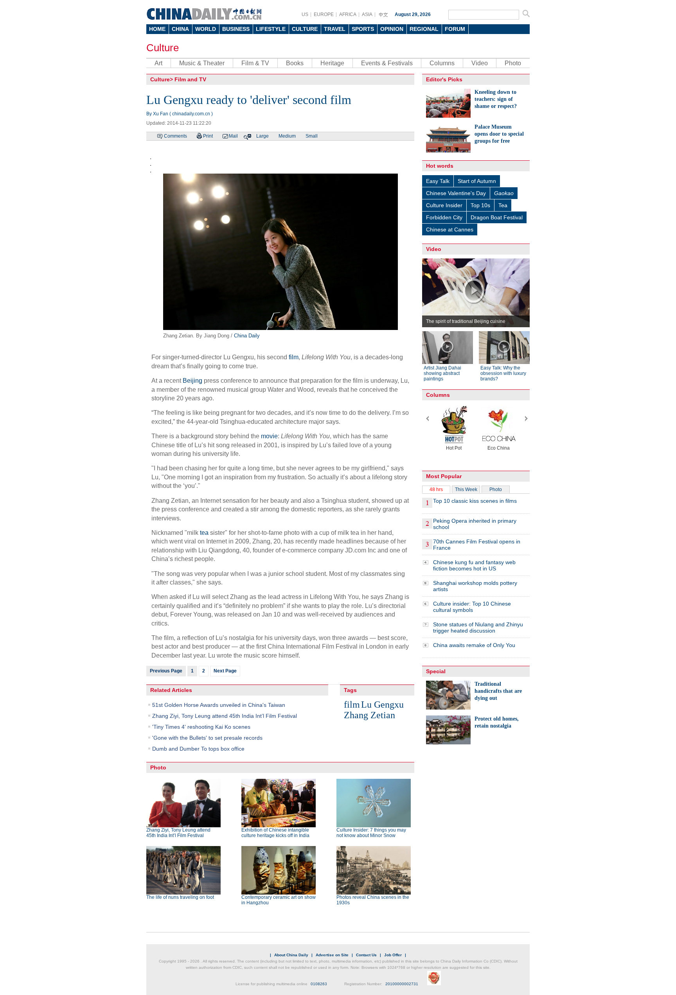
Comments (175, 136)
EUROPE (324, 14)
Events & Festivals (387, 63)
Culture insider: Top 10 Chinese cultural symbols (472, 607)
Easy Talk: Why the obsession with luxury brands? (503, 373)
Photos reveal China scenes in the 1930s (372, 900)
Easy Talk (437, 181)
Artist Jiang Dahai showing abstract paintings (442, 373)
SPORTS (363, 29)
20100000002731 (401, 984)
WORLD (205, 29)
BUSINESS (236, 29)
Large (262, 136)
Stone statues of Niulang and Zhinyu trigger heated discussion (478, 627)
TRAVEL (334, 29)
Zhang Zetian (369, 715)
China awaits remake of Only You (474, 645)
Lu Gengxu (382, 704)
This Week (466, 489)
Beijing (192, 380)
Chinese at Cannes (449, 229)
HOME (157, 29)
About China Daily (291, 955)
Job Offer (393, 955)
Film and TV (190, 79)
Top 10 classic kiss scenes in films (475, 501)
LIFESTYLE (271, 29)
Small (312, 136)
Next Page (225, 671)
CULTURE (305, 29)
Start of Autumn (477, 181)
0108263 (319, 984)
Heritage (332, 63)
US (305, 14)
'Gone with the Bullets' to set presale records (207, 738)
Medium (287, 136)
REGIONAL (424, 29)
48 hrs (436, 489)
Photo (513, 63)
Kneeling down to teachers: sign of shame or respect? (496, 99)
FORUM (455, 29)
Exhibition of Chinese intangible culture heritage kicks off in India (275, 832)
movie (269, 436)
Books (295, 63)
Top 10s (480, 205)
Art (158, 63)
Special (436, 671)
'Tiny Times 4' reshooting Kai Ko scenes (201, 727)
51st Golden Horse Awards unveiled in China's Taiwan (218, 705)
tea (204, 532)
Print (208, 136)
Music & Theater (202, 63)
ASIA (367, 14)
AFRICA (347, 14)
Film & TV (255, 63)
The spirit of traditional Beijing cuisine (465, 321)
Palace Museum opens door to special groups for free (499, 134)
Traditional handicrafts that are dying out (498, 691)
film (293, 357)
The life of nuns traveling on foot (180, 897)
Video (479, 63)
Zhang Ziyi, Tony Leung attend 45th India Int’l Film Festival (224, 716)
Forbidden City (444, 217)
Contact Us (366, 955)
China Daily (247, 336)
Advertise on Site (332, 955)
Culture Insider (444, 205)
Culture (162, 48)
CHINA (180, 29)
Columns (442, 63)
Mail (233, 136)
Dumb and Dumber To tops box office (198, 749)
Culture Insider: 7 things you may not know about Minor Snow (371, 832)
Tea (502, 205)
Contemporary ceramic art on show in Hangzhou (278, 900)
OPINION (391, 29)
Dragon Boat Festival (497, 217)
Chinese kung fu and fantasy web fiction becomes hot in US (474, 565)
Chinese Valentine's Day (456, 193)
